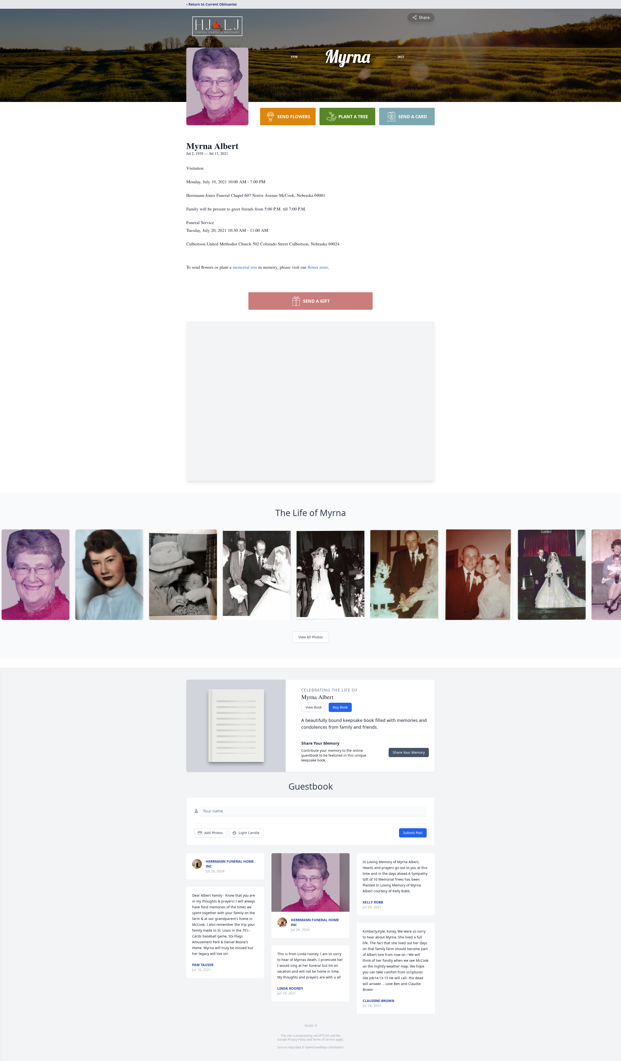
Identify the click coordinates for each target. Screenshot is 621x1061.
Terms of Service (323, 1039)
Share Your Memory (409, 752)
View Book (313, 707)
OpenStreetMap (316, 1047)
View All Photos (310, 637)
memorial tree (245, 267)
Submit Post (413, 832)
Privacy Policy (297, 1039)
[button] (310, 882)
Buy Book (340, 707)
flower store (318, 267)
